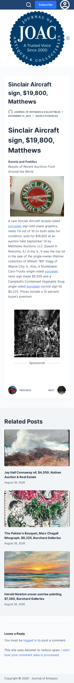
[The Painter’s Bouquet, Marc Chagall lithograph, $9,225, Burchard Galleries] (36, 508)
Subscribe (46, 4)
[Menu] (68, 38)
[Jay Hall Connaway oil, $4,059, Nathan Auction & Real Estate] (36, 447)
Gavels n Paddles (46, 115)
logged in (30, 640)
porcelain (14, 226)
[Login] (65, 5)
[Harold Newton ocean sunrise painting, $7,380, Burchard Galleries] (36, 569)
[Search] (28, 4)
